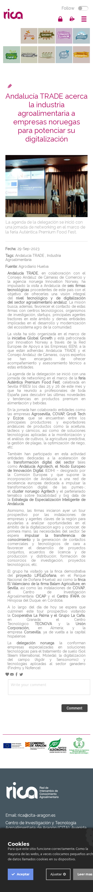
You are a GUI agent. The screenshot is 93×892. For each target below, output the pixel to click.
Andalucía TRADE (29, 255)
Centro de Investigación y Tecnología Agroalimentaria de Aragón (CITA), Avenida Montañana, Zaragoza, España (46, 827)
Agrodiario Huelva (34, 266)
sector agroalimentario (33, 302)
